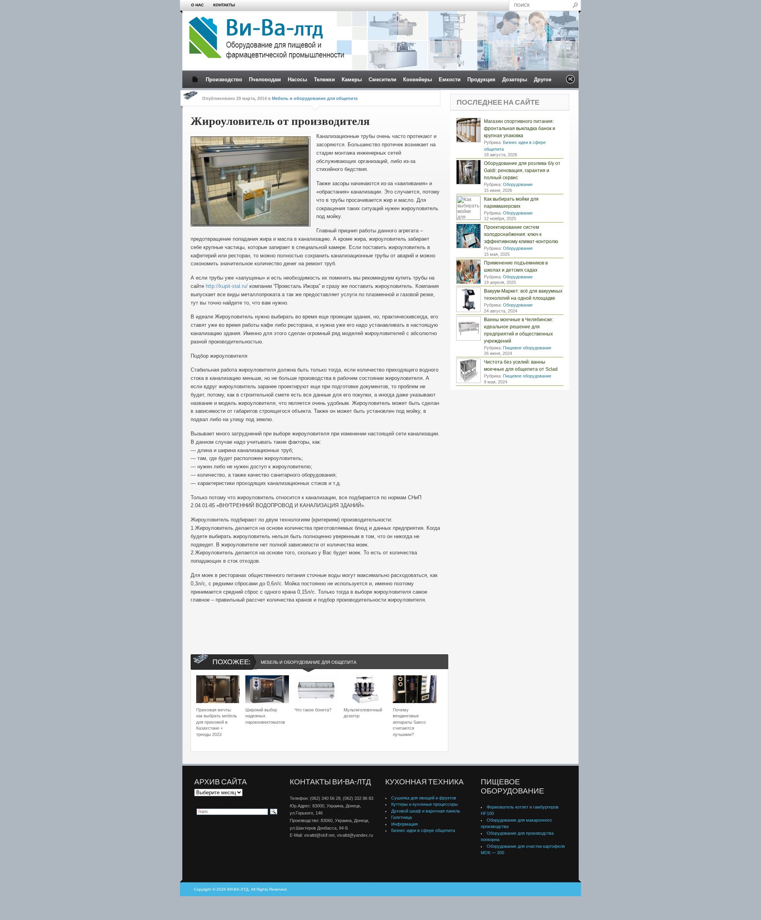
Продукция (481, 79)
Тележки (324, 79)
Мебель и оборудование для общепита (315, 98)
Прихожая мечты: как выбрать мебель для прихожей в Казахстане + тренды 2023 (216, 722)
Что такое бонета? (312, 709)
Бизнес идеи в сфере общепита (423, 830)
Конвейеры (417, 79)
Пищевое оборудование (527, 347)
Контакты (224, 5)
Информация (404, 824)
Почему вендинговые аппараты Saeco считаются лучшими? (409, 722)
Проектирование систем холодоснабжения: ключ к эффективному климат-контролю (521, 234)
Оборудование (518, 184)
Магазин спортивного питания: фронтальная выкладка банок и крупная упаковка (519, 128)
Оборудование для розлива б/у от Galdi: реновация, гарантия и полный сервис (522, 170)
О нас (197, 5)
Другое (542, 79)
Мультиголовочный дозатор (363, 712)
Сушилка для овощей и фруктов (423, 797)
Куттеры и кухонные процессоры (424, 804)
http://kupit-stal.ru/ (227, 286)
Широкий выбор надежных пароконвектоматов (265, 715)
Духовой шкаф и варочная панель (425, 811)
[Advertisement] (315, 642)
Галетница (401, 817)
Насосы (297, 79)
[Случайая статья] (570, 81)
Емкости (450, 79)
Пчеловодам (265, 79)
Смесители (382, 79)
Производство (224, 79)
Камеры (352, 79)
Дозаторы (514, 79)
